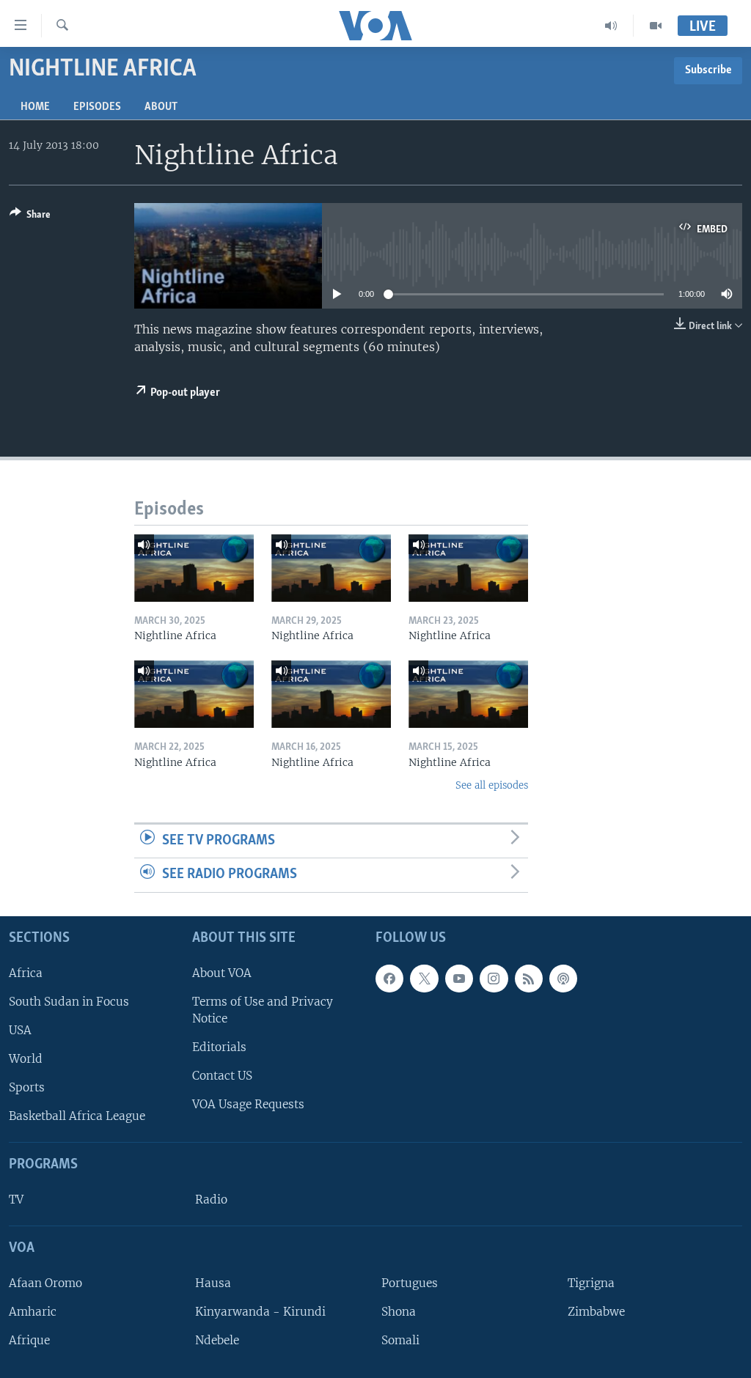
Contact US (222, 1076)
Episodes (97, 107)
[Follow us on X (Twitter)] (424, 978)
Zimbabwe (596, 1312)
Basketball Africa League (77, 1116)
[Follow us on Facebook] (389, 978)
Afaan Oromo (45, 1283)
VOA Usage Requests (248, 1104)
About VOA (222, 973)
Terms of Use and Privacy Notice (262, 1010)
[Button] (30, 217)
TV (16, 1199)
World (26, 1059)
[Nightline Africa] (194, 568)
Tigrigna (591, 1283)
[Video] (656, 26)
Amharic (32, 1312)
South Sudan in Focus (69, 1002)
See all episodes (491, 785)
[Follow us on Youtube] (459, 978)
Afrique (29, 1340)
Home (35, 107)
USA (20, 1030)
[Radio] (611, 26)
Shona (398, 1312)
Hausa (213, 1283)
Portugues (409, 1283)
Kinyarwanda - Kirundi (260, 1312)
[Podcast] (563, 978)
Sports (27, 1087)
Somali (400, 1340)
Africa (26, 973)
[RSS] (529, 978)
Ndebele (217, 1340)
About (160, 107)
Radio (211, 1199)
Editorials (219, 1047)
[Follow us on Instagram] (494, 978)
